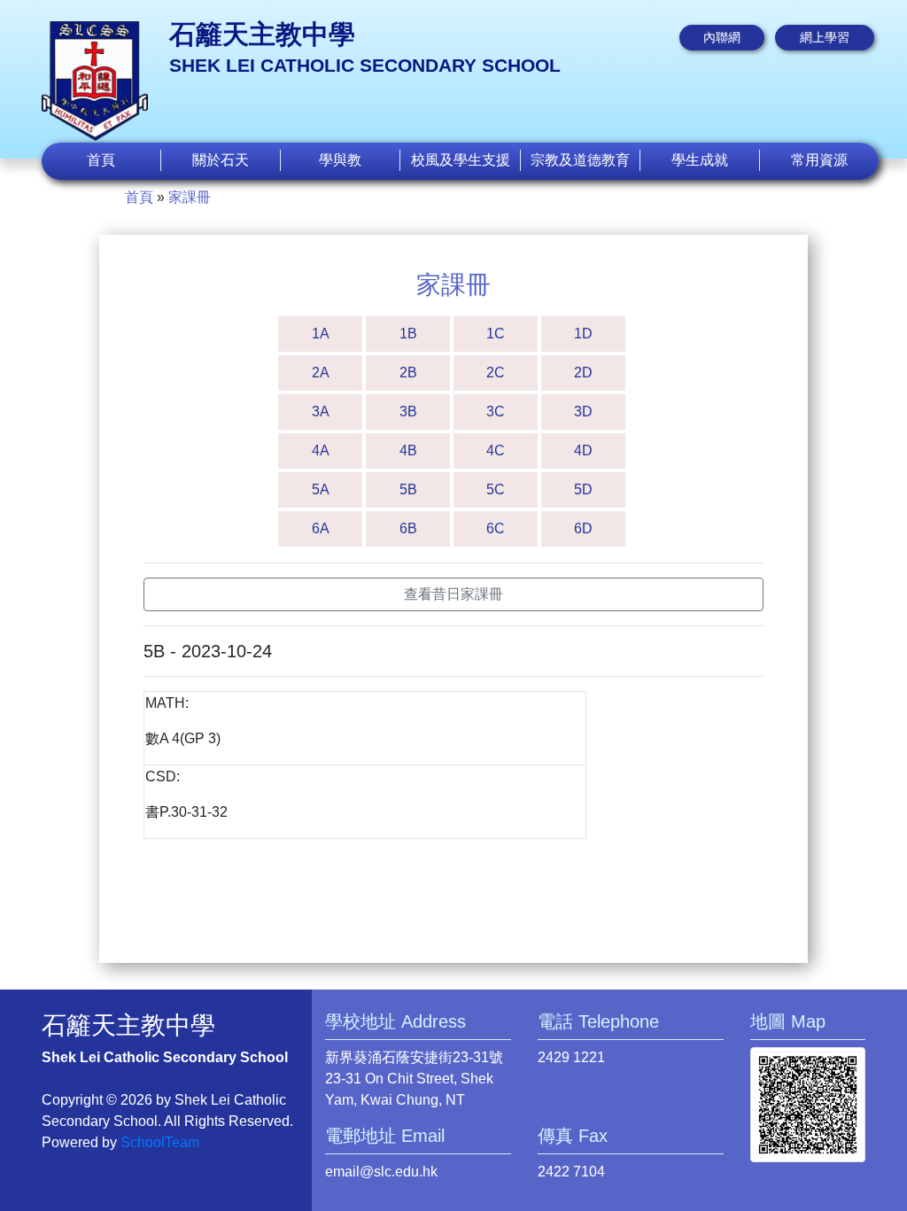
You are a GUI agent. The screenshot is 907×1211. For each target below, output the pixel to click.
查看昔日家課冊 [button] (453, 594)
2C (495, 372)
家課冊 (189, 197)
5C (495, 489)
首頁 (101, 159)
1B (408, 333)
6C (495, 528)
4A (320, 450)
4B (408, 450)
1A (320, 333)
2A (320, 372)
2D (583, 372)
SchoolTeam (159, 1142)
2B (408, 372)
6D (583, 528)
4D (583, 450)
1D (583, 333)
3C (495, 411)
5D (583, 489)
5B (408, 489)
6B (408, 528)
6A (320, 528)
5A (320, 489)
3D (583, 411)
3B (408, 411)
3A (320, 411)
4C (495, 450)
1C (495, 333)
